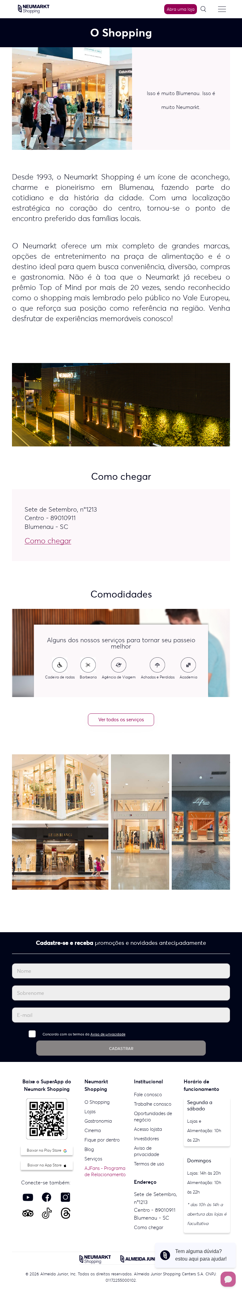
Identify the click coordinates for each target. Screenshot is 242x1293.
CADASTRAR (121, 1048)
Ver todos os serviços (121, 720)
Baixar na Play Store (44, 1150)
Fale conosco (148, 1094)
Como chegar (148, 1227)
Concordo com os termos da (84, 1034)
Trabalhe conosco (152, 1104)
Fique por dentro (102, 1140)
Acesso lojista (148, 1129)
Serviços (93, 1159)
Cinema (92, 1130)
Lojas (89, 1111)
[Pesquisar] (205, 9)
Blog (89, 1149)
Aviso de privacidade (107, 1034)
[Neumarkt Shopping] (33, 8)
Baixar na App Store (45, 1165)
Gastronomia (98, 1121)
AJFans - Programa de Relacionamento (105, 1171)
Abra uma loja (180, 9)
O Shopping (97, 1102)
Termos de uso (149, 1164)
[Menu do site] (222, 9)
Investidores (146, 1139)
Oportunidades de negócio (153, 1116)
